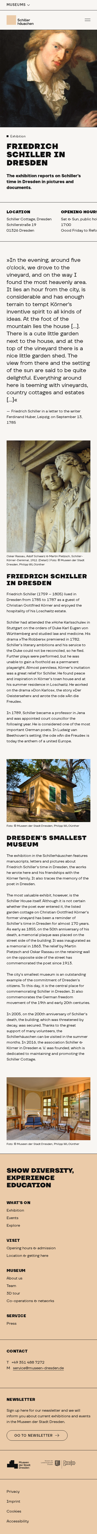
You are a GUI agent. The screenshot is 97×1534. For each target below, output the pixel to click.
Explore (13, 1225)
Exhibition (18, 136)
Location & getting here (27, 1256)
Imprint (13, 1501)
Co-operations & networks (30, 1301)
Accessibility (18, 1521)
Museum (16, 1271)
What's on (18, 1203)
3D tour (13, 1293)
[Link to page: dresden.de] (58, 1465)
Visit (13, 1240)
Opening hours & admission (31, 1248)
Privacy (13, 1491)
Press (11, 1323)
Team (11, 1286)
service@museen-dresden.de (38, 1368)
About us (14, 1278)
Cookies (14, 1511)
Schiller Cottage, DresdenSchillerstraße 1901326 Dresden (29, 224)
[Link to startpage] (21, 20)
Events (12, 1218)
